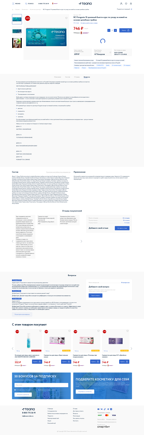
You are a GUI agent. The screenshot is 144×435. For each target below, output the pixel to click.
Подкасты (50, 416)
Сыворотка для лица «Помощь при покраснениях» (85, 356)
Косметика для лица (35, 9)
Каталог (17, 9)
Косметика (25, 9)
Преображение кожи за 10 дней (97, 68)
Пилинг (84, 68)
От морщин (127, 65)
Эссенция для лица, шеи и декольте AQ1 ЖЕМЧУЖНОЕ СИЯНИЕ (27, 356)
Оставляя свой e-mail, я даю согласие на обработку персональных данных (35, 390)
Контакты (75, 420)
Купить (125, 30)
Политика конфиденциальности (106, 422)
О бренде (50, 408)
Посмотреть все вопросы (22, 314)
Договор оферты (111, 419)
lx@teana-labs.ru (27, 416)
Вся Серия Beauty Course (120, 54)
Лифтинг (76, 68)
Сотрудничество (52, 411)
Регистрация (76, 416)
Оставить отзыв (122, 228)
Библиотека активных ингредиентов (58, 413)
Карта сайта (101, 419)
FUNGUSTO (100, 65)
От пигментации (116, 65)
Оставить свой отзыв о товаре (89, 23)
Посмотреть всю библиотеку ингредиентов (58, 172)
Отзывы (77, 77)
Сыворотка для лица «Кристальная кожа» (56, 356)
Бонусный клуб (52, 423)
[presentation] (12, 241)
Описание (57, 77)
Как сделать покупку (78, 418)
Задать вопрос (95, 295)
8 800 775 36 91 (43, 3)
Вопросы (87, 77)
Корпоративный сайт (53, 418)
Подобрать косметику (85, 392)
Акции (49, 420)
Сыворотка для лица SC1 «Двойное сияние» (114, 356)
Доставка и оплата (78, 411)
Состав (67, 77)
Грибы (107, 65)
